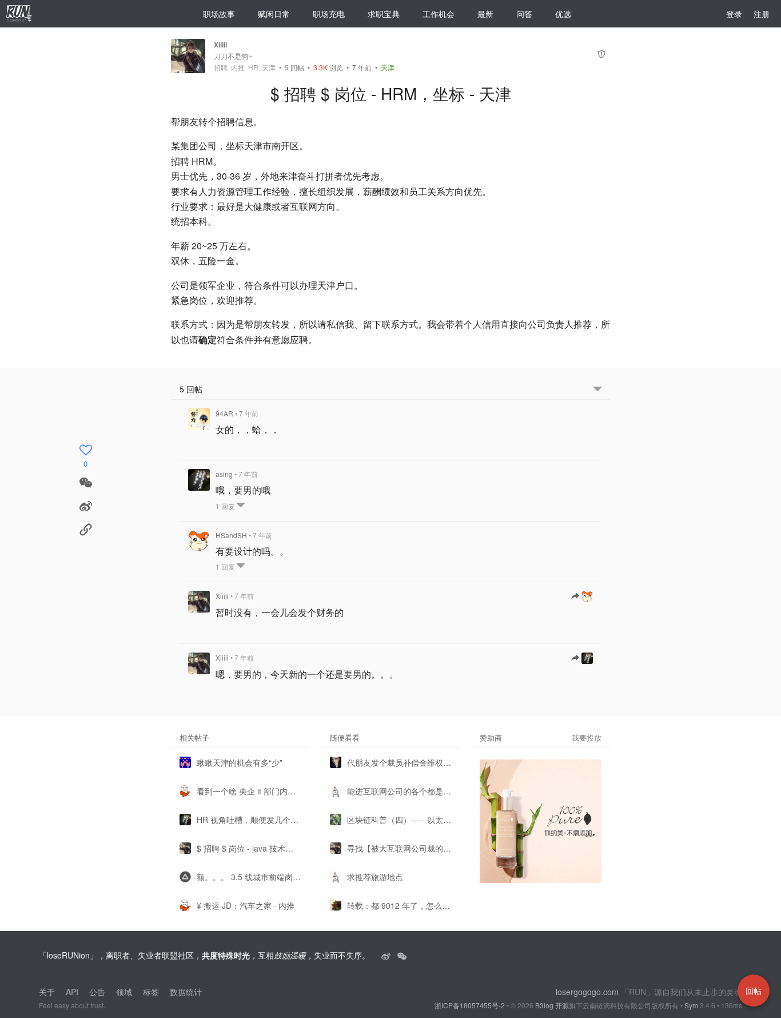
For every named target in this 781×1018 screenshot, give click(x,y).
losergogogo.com (587, 991)
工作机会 (439, 13)
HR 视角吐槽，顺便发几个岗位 (249, 819)
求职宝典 (384, 13)
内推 (238, 67)
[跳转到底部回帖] (597, 389)
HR (253, 67)
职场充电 (329, 13)
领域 (124, 991)
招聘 (221, 67)
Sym (691, 1005)
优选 (563, 13)
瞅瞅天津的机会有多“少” (239, 762)
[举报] (601, 55)
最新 (485, 13)
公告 (97, 991)
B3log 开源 (552, 1005)
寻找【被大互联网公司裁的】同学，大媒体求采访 (399, 848)
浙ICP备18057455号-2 (470, 1005)
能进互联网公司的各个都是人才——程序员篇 (399, 791)
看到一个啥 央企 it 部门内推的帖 (249, 791)
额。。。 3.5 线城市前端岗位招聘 (249, 876)
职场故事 (219, 13)
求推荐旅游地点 (375, 876)
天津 (269, 67)
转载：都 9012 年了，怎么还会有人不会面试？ (399, 905)
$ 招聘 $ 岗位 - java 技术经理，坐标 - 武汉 (249, 848)
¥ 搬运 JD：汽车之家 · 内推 (245, 905)
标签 (151, 991)
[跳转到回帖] (582, 596)
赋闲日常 (274, 13)
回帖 (294, 67)
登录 (734, 13)
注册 (762, 13)
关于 (47, 991)
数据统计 (186, 991)
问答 (524, 13)
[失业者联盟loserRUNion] (387, 955)
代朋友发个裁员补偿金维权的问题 (399, 762)
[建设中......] (402, 955)
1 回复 (226, 506)
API (72, 991)
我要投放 (586, 737)
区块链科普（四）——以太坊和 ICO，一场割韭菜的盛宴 (399, 819)
